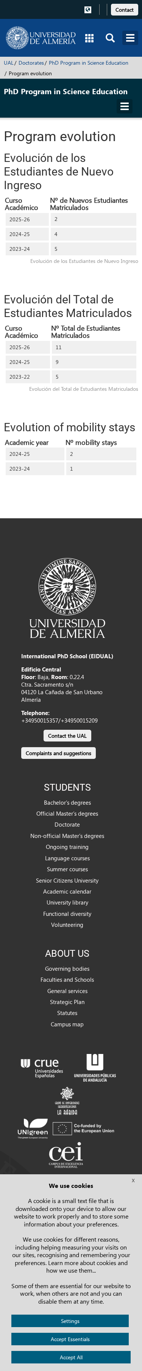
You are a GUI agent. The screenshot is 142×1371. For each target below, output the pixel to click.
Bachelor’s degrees (67, 802)
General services (67, 991)
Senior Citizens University (67, 880)
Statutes (67, 1013)
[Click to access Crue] (42, 1067)
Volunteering (67, 924)
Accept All (71, 1357)
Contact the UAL (67, 735)
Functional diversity (67, 913)
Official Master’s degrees (67, 813)
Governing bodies (67, 968)
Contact (124, 9)
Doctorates (31, 62)
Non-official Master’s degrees (67, 835)
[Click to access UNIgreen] (67, 1128)
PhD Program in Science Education (88, 62)
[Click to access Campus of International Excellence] (67, 1156)
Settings (70, 1320)
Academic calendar (67, 891)
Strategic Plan (67, 1002)
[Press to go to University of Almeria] (67, 597)
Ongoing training (67, 846)
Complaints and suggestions (58, 753)
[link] (124, 8)
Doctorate (67, 824)
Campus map (67, 1024)
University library (67, 902)
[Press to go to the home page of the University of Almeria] (40, 37)
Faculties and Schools (67, 979)
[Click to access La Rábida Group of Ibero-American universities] (67, 1100)
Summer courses (67, 869)
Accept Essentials (70, 1339)
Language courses (67, 858)
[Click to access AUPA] (95, 1067)
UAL (9, 62)
